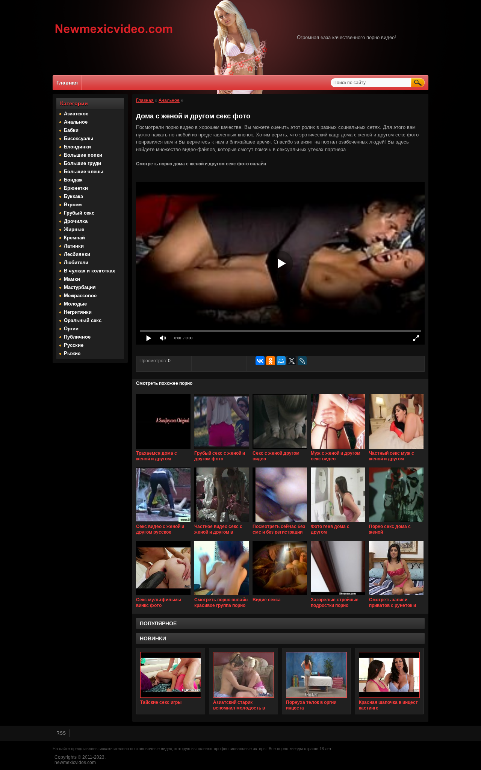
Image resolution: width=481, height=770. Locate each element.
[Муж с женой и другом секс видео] (338, 449)
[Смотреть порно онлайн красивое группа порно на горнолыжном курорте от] (221, 595)
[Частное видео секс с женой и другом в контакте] (221, 522)
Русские (73, 345)
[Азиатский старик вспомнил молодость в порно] (243, 675)
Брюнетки (76, 188)
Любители (76, 262)
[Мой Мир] (281, 360)
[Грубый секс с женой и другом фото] (221, 449)
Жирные (74, 229)
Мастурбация (80, 287)
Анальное (76, 122)
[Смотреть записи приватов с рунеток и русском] (396, 595)
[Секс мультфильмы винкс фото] (163, 595)
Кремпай (74, 238)
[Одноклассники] (270, 360)
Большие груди (82, 163)
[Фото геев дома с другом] (338, 522)
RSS (61, 733)
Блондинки (77, 147)
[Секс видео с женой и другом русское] (163, 522)
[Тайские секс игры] (170, 675)
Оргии (71, 328)
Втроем (73, 204)
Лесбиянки (77, 254)
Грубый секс (79, 213)
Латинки (74, 246)
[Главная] (114, 34)
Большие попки (83, 155)
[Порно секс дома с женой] (396, 522)
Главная (67, 83)
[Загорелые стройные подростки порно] (338, 595)
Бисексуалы (78, 138)
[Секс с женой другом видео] (280, 449)
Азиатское (76, 113)
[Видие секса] (280, 595)
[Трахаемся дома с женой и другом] (163, 449)
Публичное (77, 337)
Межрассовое (80, 295)
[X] (291, 360)
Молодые (75, 304)
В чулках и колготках (89, 271)
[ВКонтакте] (260, 360)
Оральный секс (82, 320)
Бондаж (73, 180)
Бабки (71, 130)
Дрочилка (76, 221)
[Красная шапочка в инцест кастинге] (389, 675)
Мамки (72, 279)
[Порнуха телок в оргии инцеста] (316, 675)
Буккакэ (73, 196)
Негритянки (78, 312)
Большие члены (83, 171)
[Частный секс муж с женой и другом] (396, 449)
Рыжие (72, 353)
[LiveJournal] (302, 360)
